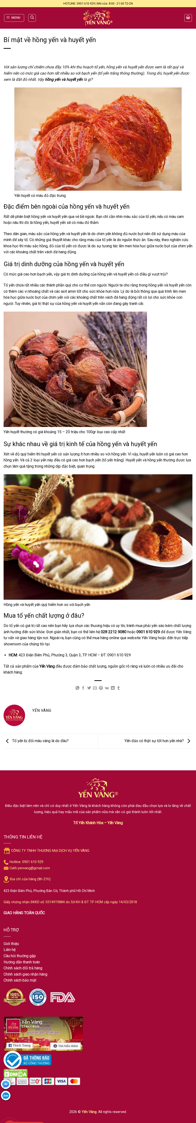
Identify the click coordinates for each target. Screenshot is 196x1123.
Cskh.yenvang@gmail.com (30, 868)
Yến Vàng (89, 1112)
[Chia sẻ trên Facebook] (83, 688)
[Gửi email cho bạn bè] (95, 688)
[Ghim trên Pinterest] (101, 688)
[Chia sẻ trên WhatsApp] (77, 688)
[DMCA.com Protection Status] (15, 1073)
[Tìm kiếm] (32, 18)
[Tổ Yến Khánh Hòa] (98, 18)
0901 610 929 (119, 655)
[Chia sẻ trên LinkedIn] (112, 688)
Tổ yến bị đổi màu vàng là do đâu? (40, 741)
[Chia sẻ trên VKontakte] (107, 688)
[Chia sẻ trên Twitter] (89, 688)
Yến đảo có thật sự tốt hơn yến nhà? (155, 741)
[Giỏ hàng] (188, 18)
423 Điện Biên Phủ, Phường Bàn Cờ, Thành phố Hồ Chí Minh (49, 891)
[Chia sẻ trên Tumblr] (118, 688)
